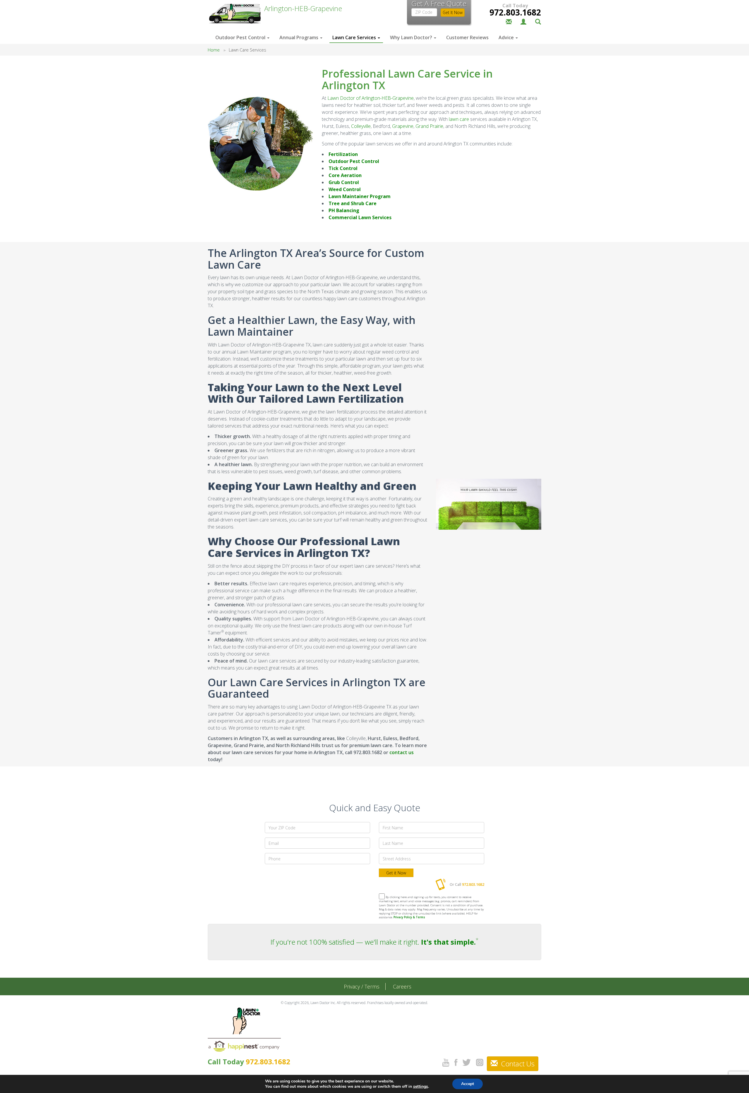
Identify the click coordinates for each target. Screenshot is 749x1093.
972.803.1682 (515, 12)
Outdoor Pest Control (241, 37)
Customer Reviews (467, 37)
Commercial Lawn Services (360, 217)
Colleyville (361, 126)
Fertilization (343, 154)
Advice (507, 37)
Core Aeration (345, 175)
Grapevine (402, 126)
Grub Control (344, 182)
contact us (401, 752)
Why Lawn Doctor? (411, 37)
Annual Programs (299, 37)
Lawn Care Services (354, 37)
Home (214, 50)
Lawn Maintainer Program (360, 196)
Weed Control (345, 189)
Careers (402, 986)
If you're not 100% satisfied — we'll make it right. (373, 942)
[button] (538, 21)
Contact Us (517, 1063)
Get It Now (453, 12)
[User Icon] (523, 21)
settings (420, 1086)
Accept (467, 1084)
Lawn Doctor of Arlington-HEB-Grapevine (370, 98)
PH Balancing (344, 210)
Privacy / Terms (361, 986)
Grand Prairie (429, 126)
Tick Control (343, 168)
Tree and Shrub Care (353, 203)
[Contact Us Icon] (508, 21)
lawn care (459, 119)
